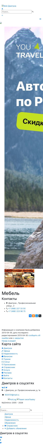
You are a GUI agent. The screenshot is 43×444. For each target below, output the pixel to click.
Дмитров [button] (9, 414)
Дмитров (7, 348)
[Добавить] (2, 15)
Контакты (7, 378)
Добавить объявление (16, 428)
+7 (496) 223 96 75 (16, 311)
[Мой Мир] (36, 315)
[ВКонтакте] (30, 315)
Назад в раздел (9, 341)
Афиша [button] (8, 417)
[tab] (24, 414)
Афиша (6, 351)
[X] (40, 315)
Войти (6, 375)
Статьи (6, 362)
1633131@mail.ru (12, 395)
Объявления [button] (10, 423)
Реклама (7, 373)
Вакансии (7, 356)
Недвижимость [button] (12, 420)
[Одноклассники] (33, 315)
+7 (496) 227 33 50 (16, 308)
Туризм (6, 359)
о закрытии (18, 338)
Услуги (6, 370)
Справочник (9, 367)
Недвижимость (10, 353)
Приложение (9, 364)
